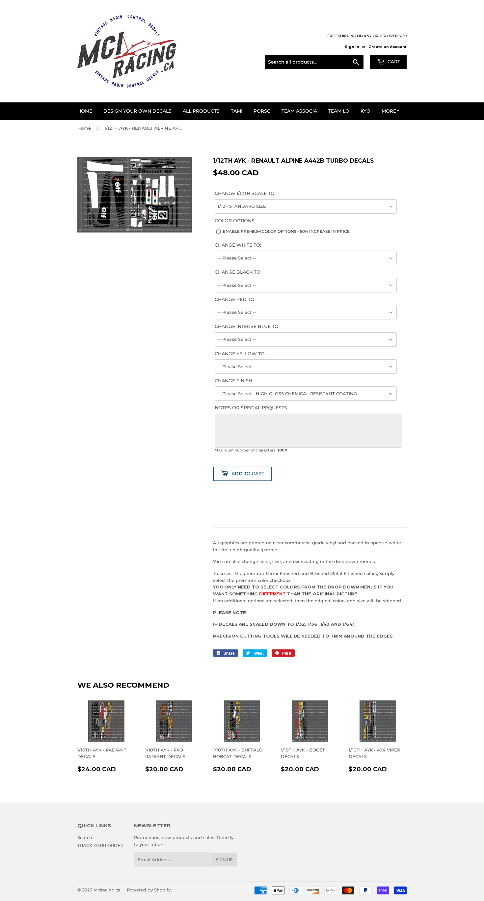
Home (84, 111)
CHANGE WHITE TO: (238, 245)
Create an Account (387, 46)
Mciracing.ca (107, 889)
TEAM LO (338, 111)
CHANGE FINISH (233, 381)
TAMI (236, 111)
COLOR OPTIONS (235, 221)
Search (84, 837)
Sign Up (224, 859)
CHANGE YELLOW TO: (240, 354)
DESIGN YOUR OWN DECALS (137, 111)
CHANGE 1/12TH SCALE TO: (245, 193)
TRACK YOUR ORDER (100, 845)
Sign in (352, 46)
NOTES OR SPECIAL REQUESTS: (251, 408)
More (389, 111)
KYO (365, 111)
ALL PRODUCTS (201, 111)
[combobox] (314, 62)
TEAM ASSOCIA (299, 111)
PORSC (262, 111)
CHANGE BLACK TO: (238, 272)
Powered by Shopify (149, 889)
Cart (393, 62)
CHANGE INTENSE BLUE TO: (247, 326)
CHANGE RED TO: (235, 299)
